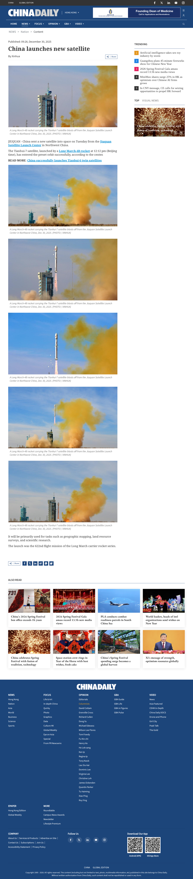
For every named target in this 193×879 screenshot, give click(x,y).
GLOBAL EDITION (26, 2)
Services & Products (28, 838)
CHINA (11, 2)
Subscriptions (27, 842)
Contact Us (13, 842)
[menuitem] (71, 13)
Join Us (40, 842)
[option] (159, 122)
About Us (12, 838)
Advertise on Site (48, 838)
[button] (138, 133)
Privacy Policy (38, 847)
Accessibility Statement (19, 847)
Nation (25, 32)
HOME (13, 24)
